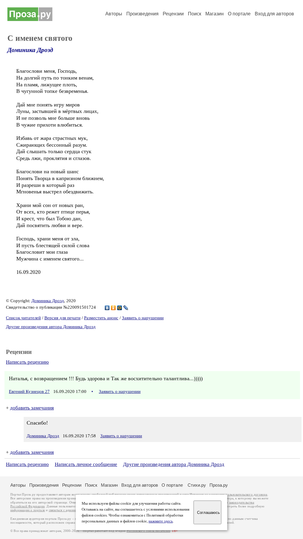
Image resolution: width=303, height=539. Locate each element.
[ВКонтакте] (107, 308)
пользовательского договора (246, 494)
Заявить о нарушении (143, 317)
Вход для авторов (274, 13)
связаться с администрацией (69, 510)
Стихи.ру (197, 485)
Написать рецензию (27, 362)
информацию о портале (27, 510)
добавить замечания (32, 408)
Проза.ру (218, 485)
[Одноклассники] (113, 308)
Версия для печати (62, 317)
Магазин (214, 13)
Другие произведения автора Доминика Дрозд (51, 326)
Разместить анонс (101, 317)
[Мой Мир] (120, 308)
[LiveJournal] (126, 308)
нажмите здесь (161, 521)
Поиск (194, 13)
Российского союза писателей (148, 530)
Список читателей (23, 317)
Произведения (142, 13)
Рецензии (173, 13)
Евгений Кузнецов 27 (29, 391)
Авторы (113, 13)
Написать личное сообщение (86, 464)
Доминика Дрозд (30, 50)
